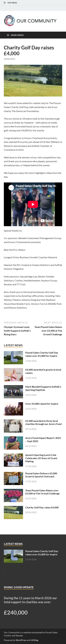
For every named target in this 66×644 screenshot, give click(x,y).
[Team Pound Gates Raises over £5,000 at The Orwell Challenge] (13, 490)
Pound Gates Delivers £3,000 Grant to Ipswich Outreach (41, 475)
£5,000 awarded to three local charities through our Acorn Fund (43, 422)
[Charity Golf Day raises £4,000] (13, 507)
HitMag (34, 640)
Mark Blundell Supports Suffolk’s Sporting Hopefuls (43, 388)
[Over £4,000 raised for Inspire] (13, 403)
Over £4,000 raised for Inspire (41, 403)
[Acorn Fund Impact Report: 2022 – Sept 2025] (13, 438)
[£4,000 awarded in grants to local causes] (13, 369)
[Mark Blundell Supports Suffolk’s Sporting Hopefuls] (13, 386)
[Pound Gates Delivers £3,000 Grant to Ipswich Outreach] (13, 473)
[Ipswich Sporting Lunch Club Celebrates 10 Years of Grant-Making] (13, 455)
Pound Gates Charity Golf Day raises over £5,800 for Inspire (41, 354)
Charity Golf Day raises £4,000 (42, 507)
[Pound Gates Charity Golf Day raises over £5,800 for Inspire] (13, 352)
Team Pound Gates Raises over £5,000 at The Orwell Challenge (42, 492)
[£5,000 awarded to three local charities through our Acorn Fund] (13, 421)
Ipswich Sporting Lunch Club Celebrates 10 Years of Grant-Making (41, 458)
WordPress (21, 640)
